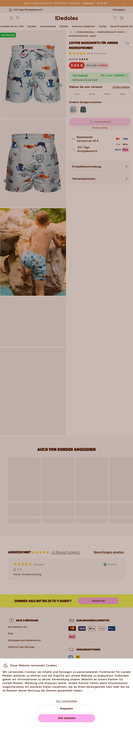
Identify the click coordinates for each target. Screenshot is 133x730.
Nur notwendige (66, 701)
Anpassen (66, 708)
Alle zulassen (66, 718)
